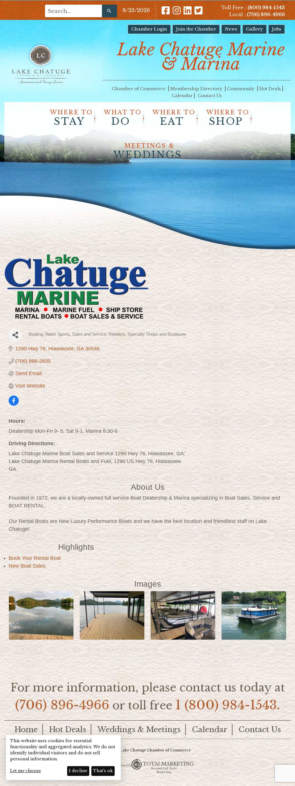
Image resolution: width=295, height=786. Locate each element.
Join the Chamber (196, 29)
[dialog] (63, 757)
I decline (78, 770)
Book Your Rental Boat (35, 558)
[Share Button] (15, 334)
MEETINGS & (147, 151)
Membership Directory (197, 88)
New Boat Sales (27, 566)
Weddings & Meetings (139, 729)
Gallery (254, 29)
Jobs (276, 29)
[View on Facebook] (14, 404)
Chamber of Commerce (139, 88)
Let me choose (25, 770)
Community (241, 88)
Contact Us (210, 95)
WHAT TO (122, 118)
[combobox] (73, 11)
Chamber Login (149, 29)
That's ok (103, 770)
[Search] (109, 11)
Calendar (182, 95)
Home (26, 729)
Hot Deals (270, 88)
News (231, 29)
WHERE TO (71, 118)
